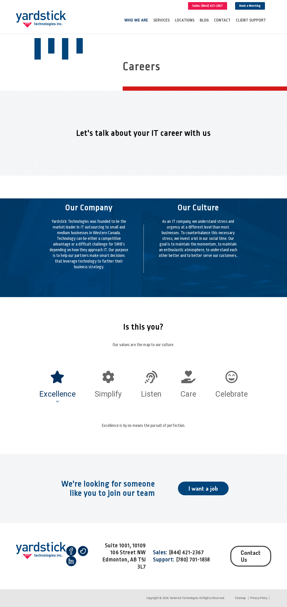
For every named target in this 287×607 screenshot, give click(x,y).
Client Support (251, 20)
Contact (222, 20)
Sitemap (240, 598)
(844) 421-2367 (186, 552)
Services (161, 20)
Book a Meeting (250, 6)
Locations (185, 20)
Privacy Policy (258, 598)
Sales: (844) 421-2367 (207, 6)
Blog (204, 20)
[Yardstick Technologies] (41, 19)
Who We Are (136, 20)
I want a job (203, 488)
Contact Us (251, 556)
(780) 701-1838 (193, 560)
